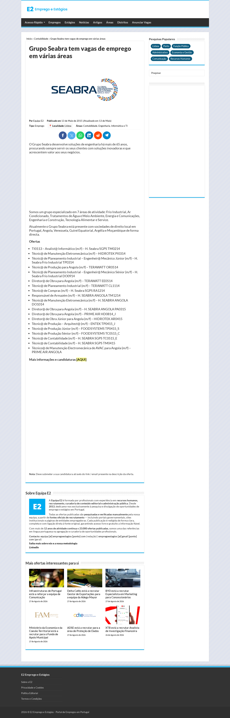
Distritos (122, 22)
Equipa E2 (38, 120)
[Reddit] (98, 135)
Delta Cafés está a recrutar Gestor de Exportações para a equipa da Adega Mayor (83, 594)
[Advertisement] (85, 182)
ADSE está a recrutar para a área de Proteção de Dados (83, 629)
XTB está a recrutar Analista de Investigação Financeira (122, 629)
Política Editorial (29, 693)
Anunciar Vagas (141, 22)
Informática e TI (119, 125)
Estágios (70, 22)
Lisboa (68, 125)
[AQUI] (81, 359)
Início (29, 38)
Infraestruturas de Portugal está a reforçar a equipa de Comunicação (45, 594)
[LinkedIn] (89, 135)
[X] (71, 135)
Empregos (55, 22)
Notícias (84, 22)
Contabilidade (41, 38)
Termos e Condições (31, 698)
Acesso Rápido (34, 22)
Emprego (39, 125)
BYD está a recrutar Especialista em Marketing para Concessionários (121, 594)
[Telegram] (107, 135)
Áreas (109, 22)
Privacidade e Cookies (32, 687)
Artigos (97, 22)
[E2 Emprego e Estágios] (47, 9)
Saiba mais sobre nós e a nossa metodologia (53, 543)
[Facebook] (63, 135)
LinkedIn (34, 547)
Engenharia (104, 125)
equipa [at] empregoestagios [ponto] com (63, 536)
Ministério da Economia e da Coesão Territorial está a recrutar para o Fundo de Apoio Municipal (45, 632)
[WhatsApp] (80, 135)
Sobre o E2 (26, 682)
